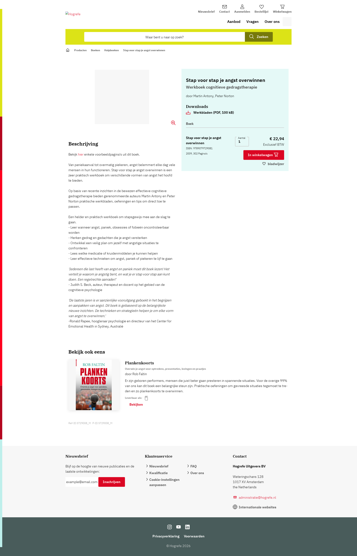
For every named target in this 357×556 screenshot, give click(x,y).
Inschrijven (111, 482)
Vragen (252, 21)
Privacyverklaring (165, 536)
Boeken (95, 50)
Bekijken (136, 404)
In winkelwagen (261, 155)
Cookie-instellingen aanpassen (164, 482)
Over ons (272, 21)
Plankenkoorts (139, 362)
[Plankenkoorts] (93, 385)
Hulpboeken (111, 50)
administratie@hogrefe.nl (257, 497)
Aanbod (233, 21)
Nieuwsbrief (206, 11)
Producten (80, 50)
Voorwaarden (194, 536)
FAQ (193, 466)
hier (81, 154)
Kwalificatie (158, 473)
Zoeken (262, 37)
